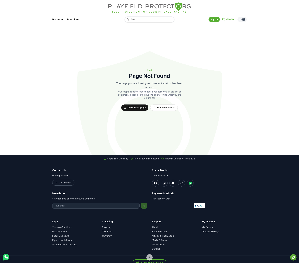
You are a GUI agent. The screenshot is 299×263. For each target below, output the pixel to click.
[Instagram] (164, 183)
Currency (107, 236)
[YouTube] (172, 183)
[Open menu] (149, 257)
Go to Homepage (137, 107)
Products (58, 19)
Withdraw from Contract (64, 244)
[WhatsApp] (190, 183)
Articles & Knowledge (163, 236)
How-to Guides (159, 231)
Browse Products (166, 107)
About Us (156, 227)
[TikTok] (181, 183)
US (240, 19)
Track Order (158, 244)
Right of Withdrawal (62, 240)
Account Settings (210, 231)
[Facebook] (155, 183)
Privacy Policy (59, 231)
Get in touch (63, 182)
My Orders (207, 227)
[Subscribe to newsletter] (144, 206)
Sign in (214, 19)
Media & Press (159, 240)
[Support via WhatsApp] (5, 257)
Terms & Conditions (62, 227)
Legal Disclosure (60, 236)
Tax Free (107, 231)
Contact (156, 249)
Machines (73, 19)
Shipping (106, 227)
